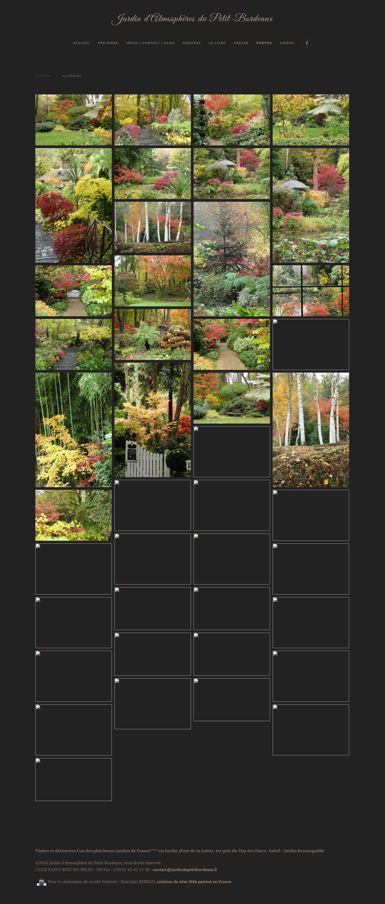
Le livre (217, 43)
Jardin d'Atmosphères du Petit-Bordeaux (192, 18)
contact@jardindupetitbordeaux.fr (185, 869)
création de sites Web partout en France (194, 881)
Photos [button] (264, 43)
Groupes (192, 43)
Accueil (81, 43)
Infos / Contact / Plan (150, 43)
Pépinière (108, 43)
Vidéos (287, 43)
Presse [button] (241, 43)
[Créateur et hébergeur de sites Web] (41, 881)
